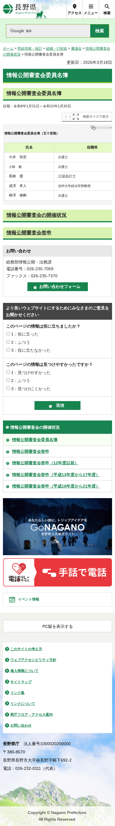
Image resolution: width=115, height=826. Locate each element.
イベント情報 (28, 599)
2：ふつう (20, 342)
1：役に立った (24, 334)
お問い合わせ (21, 725)
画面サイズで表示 (96, 116)
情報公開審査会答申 (29, 233)
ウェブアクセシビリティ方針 (33, 660)
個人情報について (24, 671)
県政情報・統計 (29, 48)
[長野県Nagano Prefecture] (19, 9)
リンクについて (22, 704)
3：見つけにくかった (31, 388)
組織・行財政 (56, 48)
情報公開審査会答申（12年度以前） (45, 462)
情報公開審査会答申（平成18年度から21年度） (56, 486)
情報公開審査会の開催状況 (36, 215)
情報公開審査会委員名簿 (35, 439)
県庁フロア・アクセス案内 (31, 714)
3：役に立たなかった (31, 350)
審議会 (76, 48)
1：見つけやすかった (31, 372)
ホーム (8, 48)
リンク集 (17, 693)
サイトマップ (21, 682)
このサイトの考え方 (26, 649)
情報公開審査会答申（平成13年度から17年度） (56, 474)
